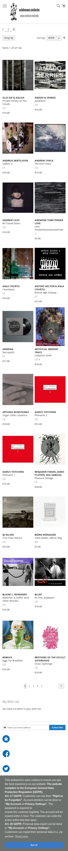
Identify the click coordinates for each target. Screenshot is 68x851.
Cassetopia (11, 288)
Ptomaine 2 (45, 413)
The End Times (44, 162)
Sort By (41, 37)
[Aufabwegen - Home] (34, 739)
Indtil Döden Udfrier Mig (48, 536)
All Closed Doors (11, 222)
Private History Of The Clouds (14, 101)
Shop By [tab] (8, 37)
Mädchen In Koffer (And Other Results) (15, 597)
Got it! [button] (34, 845)
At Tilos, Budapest (44, 596)
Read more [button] (21, 836)
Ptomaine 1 (13, 473)
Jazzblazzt (45, 99)
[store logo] (25, 11)
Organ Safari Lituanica (15, 413)
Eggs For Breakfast (12, 659)
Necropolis (8, 351)
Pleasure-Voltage (49, 475)
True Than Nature (12, 536)
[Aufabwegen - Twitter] (34, 769)
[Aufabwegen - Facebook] (34, 754)
